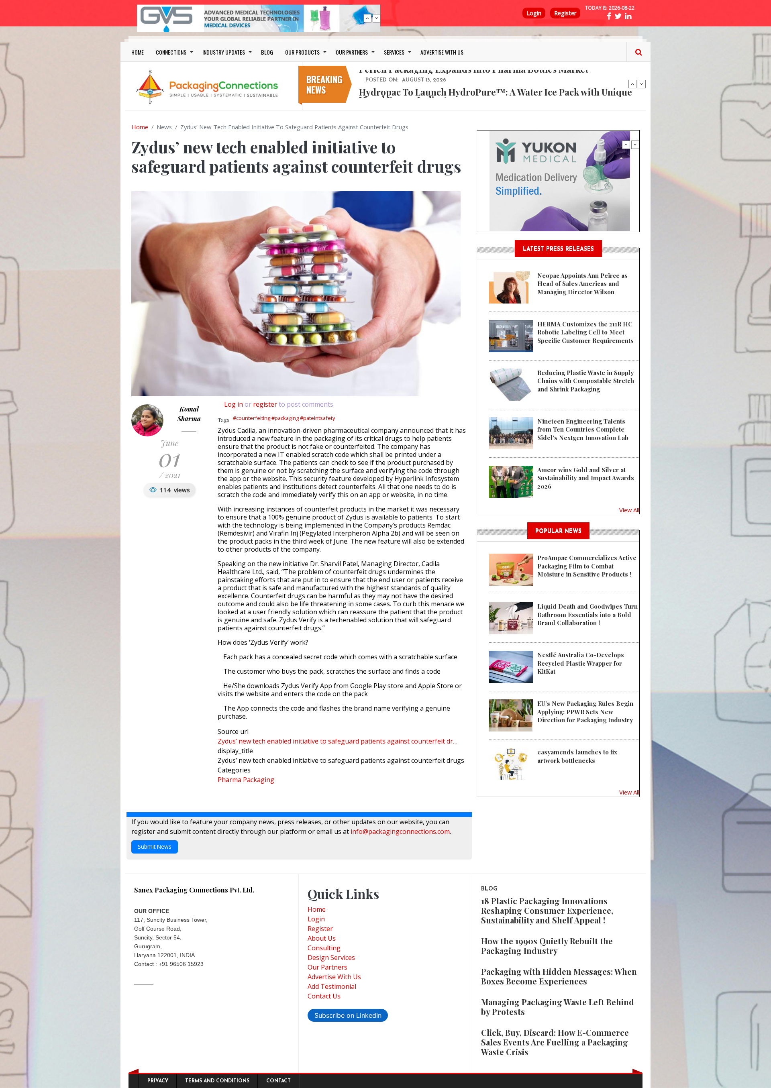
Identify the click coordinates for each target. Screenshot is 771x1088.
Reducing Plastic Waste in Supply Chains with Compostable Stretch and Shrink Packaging (585, 381)
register (265, 404)
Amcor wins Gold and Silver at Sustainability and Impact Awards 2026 (585, 478)
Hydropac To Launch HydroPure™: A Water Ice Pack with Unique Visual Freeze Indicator (495, 96)
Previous (367, 18)
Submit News (154, 846)
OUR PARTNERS (352, 52)
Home (139, 127)
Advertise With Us (334, 976)
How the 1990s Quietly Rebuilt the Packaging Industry (547, 945)
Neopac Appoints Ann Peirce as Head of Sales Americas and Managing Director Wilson (582, 283)
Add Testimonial (332, 986)
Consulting (324, 947)
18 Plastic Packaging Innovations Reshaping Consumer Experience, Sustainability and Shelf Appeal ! (547, 910)
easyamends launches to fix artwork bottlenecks (577, 756)
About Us (322, 938)
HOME (137, 52)
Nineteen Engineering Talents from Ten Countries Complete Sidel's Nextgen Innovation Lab (582, 429)
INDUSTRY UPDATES (223, 52)
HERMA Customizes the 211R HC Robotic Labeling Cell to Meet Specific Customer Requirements (585, 332)
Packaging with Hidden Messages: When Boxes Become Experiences (559, 976)
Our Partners (327, 967)
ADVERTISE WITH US (441, 52)
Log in (233, 404)
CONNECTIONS (171, 52)
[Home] (208, 86)
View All (629, 510)
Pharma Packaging (246, 779)
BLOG (267, 52)
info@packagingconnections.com (400, 831)
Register (565, 13)
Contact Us (324, 996)
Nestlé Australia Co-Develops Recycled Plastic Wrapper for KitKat (580, 663)
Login (533, 13)
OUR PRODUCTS (302, 52)
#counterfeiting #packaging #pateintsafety (284, 418)
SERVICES (394, 52)
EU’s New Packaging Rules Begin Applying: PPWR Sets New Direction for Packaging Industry (585, 711)
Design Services (331, 957)
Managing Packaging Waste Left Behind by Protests (557, 1006)
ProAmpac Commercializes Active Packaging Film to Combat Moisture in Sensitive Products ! (586, 566)
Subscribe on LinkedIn (347, 1015)
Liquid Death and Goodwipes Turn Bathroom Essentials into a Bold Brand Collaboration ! (587, 614)
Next (377, 18)
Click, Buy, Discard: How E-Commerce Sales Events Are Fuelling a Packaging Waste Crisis (555, 1042)
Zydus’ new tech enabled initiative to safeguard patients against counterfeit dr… (337, 741)
